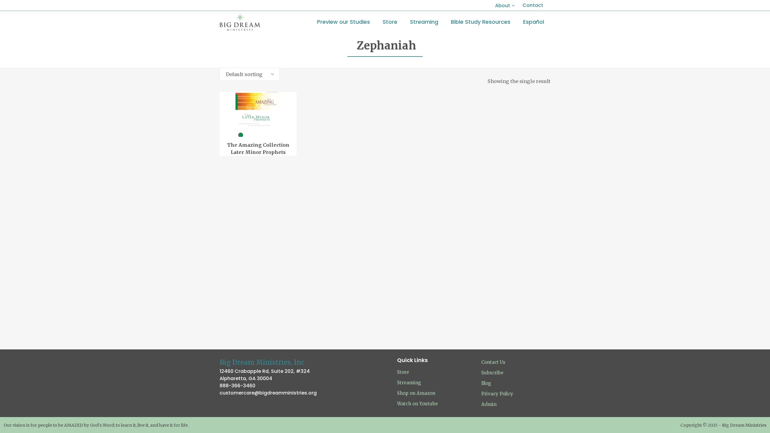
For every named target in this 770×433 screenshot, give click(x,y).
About (502, 5)
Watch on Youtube (417, 404)
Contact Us (493, 362)
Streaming (409, 382)
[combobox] (250, 74)
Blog (486, 383)
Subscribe (492, 373)
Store (403, 372)
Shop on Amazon (416, 393)
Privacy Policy (497, 394)
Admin (489, 404)
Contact (532, 5)
